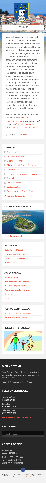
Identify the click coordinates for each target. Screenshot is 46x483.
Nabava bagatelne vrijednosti (16, 317)
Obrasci (10, 178)
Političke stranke (14, 183)
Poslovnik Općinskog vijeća (16, 254)
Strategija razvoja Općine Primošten (22, 191)
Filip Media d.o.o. (28, 477)
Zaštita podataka (14, 187)
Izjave (6, 298)
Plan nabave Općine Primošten (17, 282)
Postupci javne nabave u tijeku (17, 290)
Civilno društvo (13, 170)
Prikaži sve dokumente (14, 196)
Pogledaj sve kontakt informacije (16, 417)
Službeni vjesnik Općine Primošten (21, 165)
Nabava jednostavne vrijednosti (17, 313)
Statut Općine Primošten (14, 250)
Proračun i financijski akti (14, 258)
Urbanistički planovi (15, 161)
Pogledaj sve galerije (13, 236)
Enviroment (25, 135)
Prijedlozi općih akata (13, 263)
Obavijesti (8, 294)
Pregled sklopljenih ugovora (15, 286)
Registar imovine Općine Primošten (22, 174)
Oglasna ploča (13, 152)
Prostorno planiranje (15, 157)
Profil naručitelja (11, 278)
